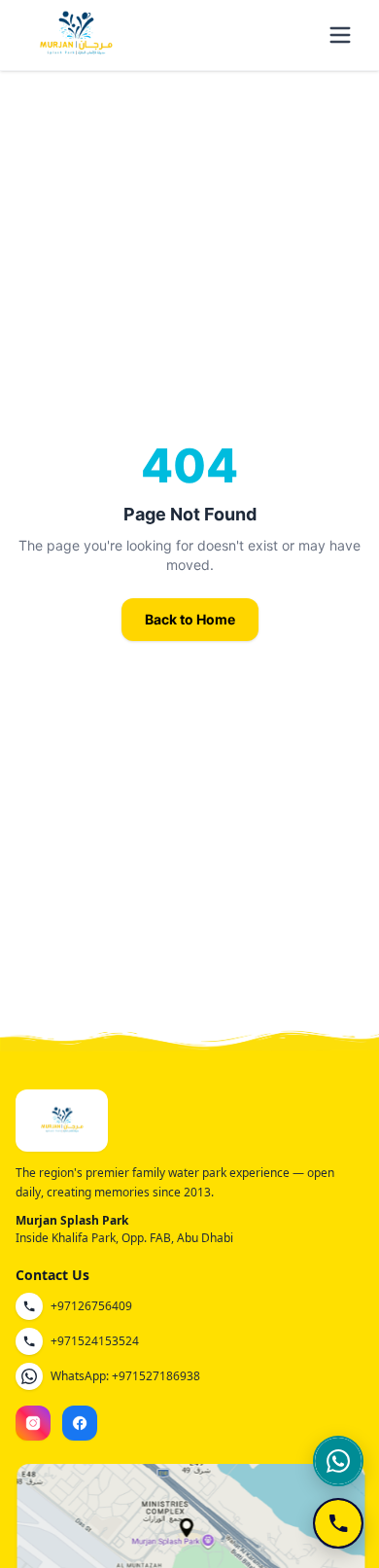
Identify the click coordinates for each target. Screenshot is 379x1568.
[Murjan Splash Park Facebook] (79, 1423)
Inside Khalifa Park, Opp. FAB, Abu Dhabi (124, 1237)
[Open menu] (340, 35)
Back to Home (190, 619)
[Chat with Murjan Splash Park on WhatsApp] (338, 1461)
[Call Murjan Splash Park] (338, 1523)
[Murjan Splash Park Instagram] (33, 1423)
